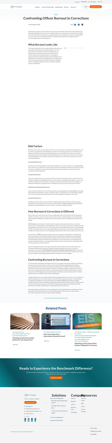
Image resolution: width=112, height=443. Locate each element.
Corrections (47, 298)
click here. (58, 292)
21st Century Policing (18, 332)
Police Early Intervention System (20, 333)
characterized (43, 55)
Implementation (59, 7)
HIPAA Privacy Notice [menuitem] (95, 431)
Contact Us (99, 1)
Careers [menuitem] (73, 404)
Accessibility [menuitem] (93, 434)
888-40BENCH (84, 1)
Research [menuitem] (73, 401)
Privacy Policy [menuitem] (93, 428)
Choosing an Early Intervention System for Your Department (23, 339)
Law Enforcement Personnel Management (59, 298)
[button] (37, 7)
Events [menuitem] (83, 406)
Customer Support (92, 1)
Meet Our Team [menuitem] (73, 408)
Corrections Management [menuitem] (56, 417)
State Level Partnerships (48, 7)
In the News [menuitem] (74, 412)
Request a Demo (95, 6)
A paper (50, 155)
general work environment (73, 150)
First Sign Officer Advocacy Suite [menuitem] (58, 407)
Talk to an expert (29, 413)
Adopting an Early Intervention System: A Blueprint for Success (86, 344)
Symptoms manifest (39, 61)
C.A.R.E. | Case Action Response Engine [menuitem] (59, 412)
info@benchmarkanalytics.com (33, 408)
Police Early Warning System (19, 335)
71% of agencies (40, 271)
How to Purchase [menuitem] (83, 410)
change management (62, 280)
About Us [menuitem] (73, 398)
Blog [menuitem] (82, 403)
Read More (15, 345)
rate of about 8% (52, 229)
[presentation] (24, 321)
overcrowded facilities (71, 191)
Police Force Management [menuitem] (57, 398)
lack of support (78, 192)
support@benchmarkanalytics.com (33, 411)
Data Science (78, 333)
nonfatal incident (79, 165)
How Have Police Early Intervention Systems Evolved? (54, 335)
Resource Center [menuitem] (83, 399)
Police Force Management (81, 341)
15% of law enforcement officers (44, 238)
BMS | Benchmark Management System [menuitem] (59, 401)
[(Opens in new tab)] (25, 419)
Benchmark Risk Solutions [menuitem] (56, 420)
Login (85, 6)
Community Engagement (93, 332)
